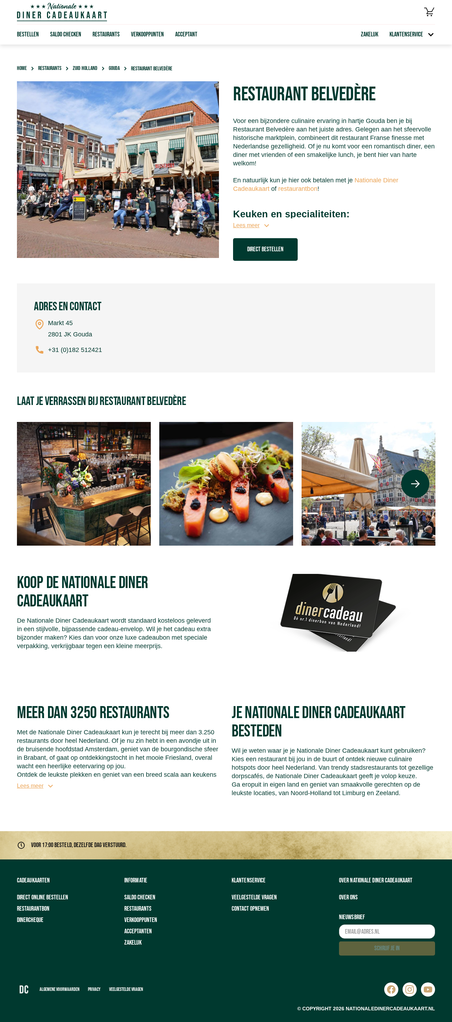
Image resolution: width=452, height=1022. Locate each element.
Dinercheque (30, 920)
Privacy (94, 989)
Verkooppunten (147, 34)
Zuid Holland (85, 68)
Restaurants (106, 34)
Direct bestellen (265, 249)
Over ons (348, 897)
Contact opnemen (250, 908)
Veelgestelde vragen (254, 897)
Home (22, 68)
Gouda (114, 68)
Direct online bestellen (42, 897)
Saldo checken (65, 34)
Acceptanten (138, 931)
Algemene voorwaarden (59, 989)
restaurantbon (297, 188)
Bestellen (28, 34)
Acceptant (186, 34)
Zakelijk (369, 34)
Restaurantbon (33, 908)
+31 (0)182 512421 (75, 349)
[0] (429, 12)
